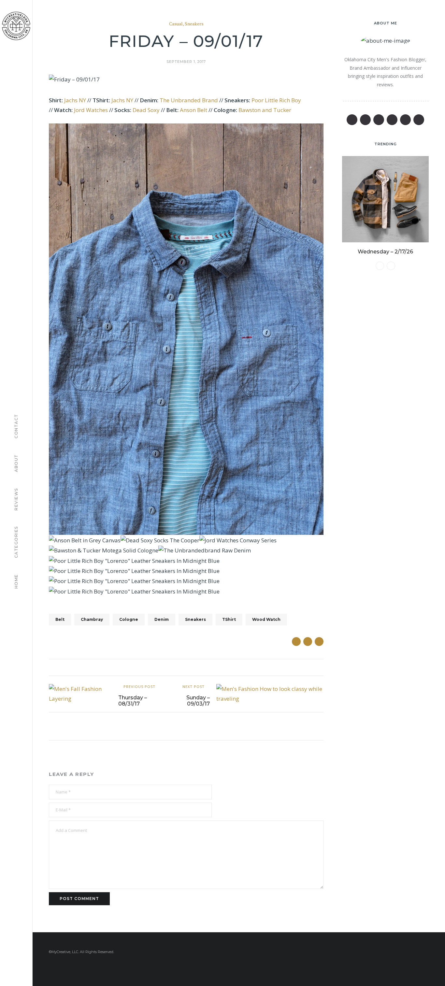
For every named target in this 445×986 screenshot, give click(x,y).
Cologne (128, 619)
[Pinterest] (378, 119)
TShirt (229, 619)
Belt (60, 619)
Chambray (92, 619)
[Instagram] (405, 119)
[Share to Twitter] (307, 641)
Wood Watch (266, 619)
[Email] (392, 119)
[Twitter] (365, 119)
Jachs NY (75, 100)
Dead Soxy (146, 110)
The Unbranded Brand (189, 100)
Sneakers (194, 24)
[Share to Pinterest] (319, 641)
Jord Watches (91, 110)
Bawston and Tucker (264, 110)
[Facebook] (352, 119)
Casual (176, 24)
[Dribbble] (418, 119)
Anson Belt (193, 110)
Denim (161, 619)
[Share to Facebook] (296, 641)
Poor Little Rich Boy (276, 100)
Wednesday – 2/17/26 (385, 252)
